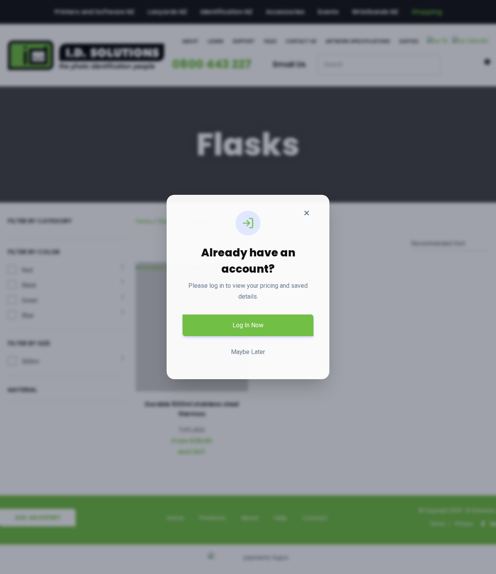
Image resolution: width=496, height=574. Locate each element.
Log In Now (248, 325)
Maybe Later (248, 352)
